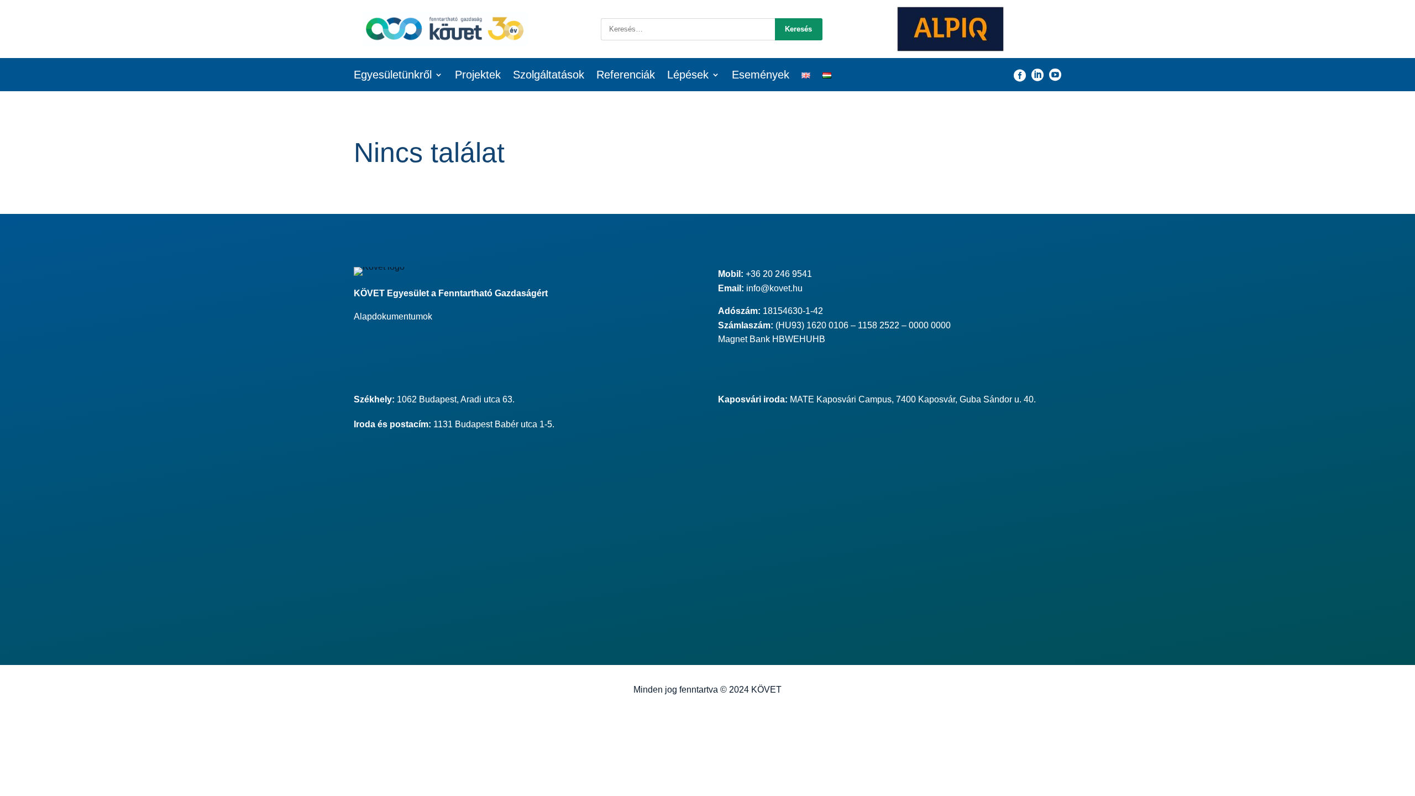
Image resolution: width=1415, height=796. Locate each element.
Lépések (688, 76)
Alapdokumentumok (393, 316)
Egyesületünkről (393, 76)
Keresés (798, 29)
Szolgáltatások (548, 76)
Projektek (478, 76)
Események (760, 76)
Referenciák (625, 76)
